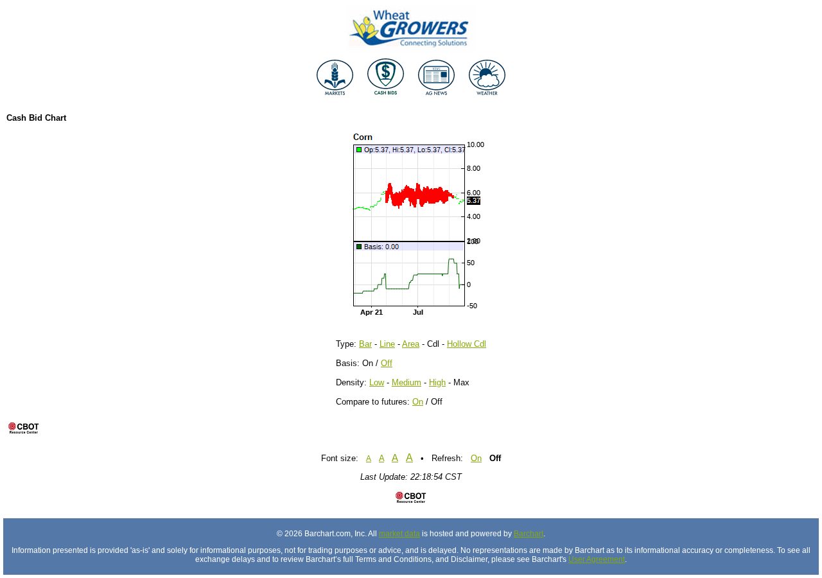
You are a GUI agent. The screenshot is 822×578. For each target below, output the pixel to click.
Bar (365, 344)
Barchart (528, 533)
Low (376, 382)
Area (410, 344)
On (417, 402)
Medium (406, 382)
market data (399, 533)
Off (386, 363)
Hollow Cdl (466, 344)
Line (387, 344)
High (437, 382)
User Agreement (596, 559)
